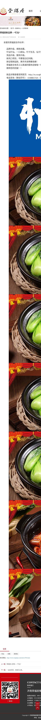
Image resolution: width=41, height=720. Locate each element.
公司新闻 (25, 28)
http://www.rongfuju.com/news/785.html (18, 658)
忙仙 (2, 654)
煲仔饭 (16, 654)
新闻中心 (18, 28)
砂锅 (9, 654)
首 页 (12, 28)
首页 (31, 11)
